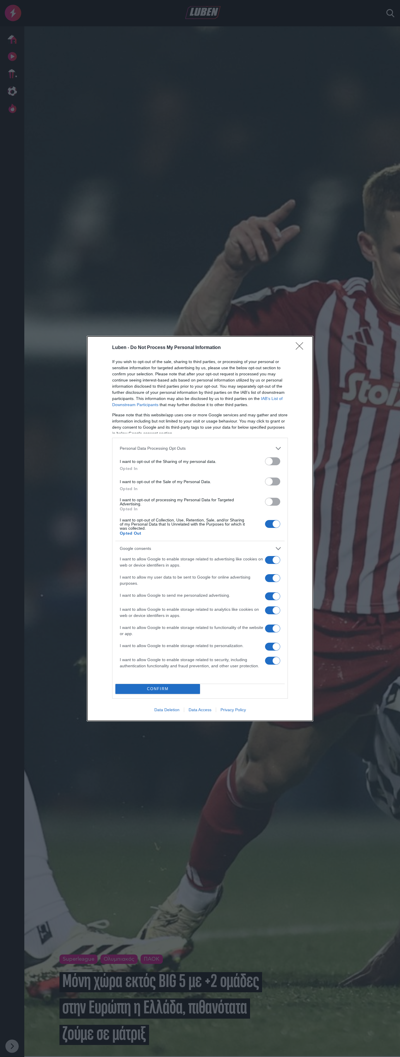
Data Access (200, 709)
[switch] (272, 461)
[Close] (301, 347)
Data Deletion (167, 709)
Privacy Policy (233, 709)
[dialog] (200, 528)
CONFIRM (158, 689)
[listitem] (200, 448)
